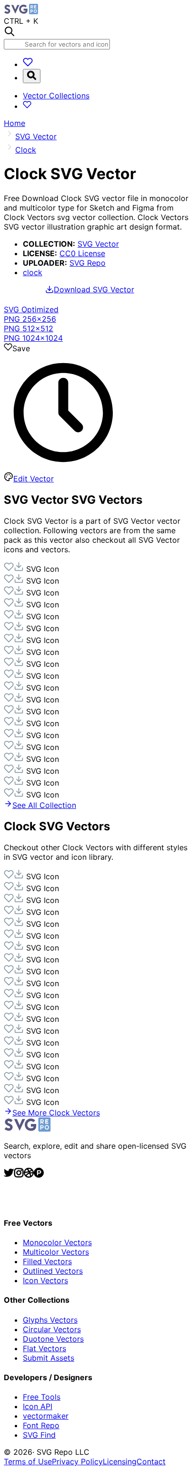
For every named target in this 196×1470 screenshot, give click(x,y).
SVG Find (39, 1435)
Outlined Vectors (53, 1271)
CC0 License (82, 253)
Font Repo (41, 1425)
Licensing (120, 1461)
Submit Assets (48, 1358)
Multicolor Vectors (56, 1252)
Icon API (37, 1406)
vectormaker (46, 1416)
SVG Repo (87, 263)
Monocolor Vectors (57, 1242)
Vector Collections (56, 95)
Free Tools (41, 1397)
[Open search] (31, 76)
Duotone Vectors (53, 1339)
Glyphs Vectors (50, 1320)
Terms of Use (28, 1461)
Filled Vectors (47, 1261)
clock (32, 272)
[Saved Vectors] (28, 64)
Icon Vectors (45, 1280)
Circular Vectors (52, 1329)
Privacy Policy (77, 1461)
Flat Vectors (44, 1348)
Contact (151, 1461)
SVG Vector (98, 244)
